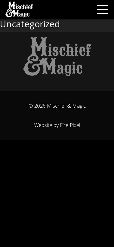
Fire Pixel (70, 125)
